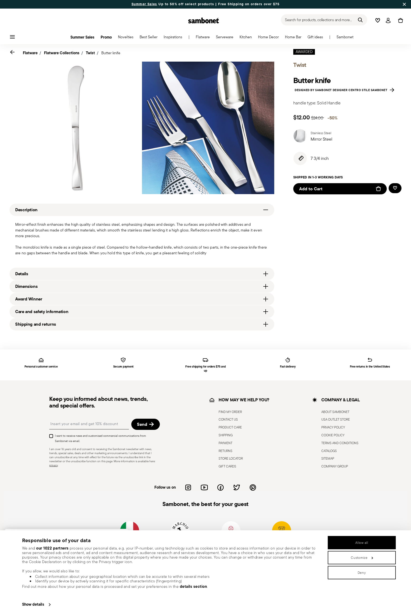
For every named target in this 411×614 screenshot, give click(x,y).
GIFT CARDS (227, 466)
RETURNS (225, 450)
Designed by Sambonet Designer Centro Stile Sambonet (342, 90)
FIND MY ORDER (230, 411)
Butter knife (110, 53)
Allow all (361, 542)
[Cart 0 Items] (399, 20)
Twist (90, 53)
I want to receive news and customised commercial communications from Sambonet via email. (100, 438)
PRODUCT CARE (230, 427)
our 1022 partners (52, 548)
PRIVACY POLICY (333, 427)
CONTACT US (228, 419)
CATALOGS (329, 450)
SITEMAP (327, 458)
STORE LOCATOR (231, 458)
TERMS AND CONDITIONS (339, 442)
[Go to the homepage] (204, 20)
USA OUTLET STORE (335, 419)
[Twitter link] (236, 487)
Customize (359, 557)
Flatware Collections (61, 53)
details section (193, 586)
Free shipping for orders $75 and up (205, 369)
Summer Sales (144, 4)
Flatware (30, 53)
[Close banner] (404, 4)
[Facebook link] (220, 487)
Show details (33, 604)
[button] (203, 38)
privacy (53, 465)
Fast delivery (288, 367)
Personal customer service (41, 367)
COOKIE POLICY (332, 434)
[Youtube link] (204, 487)
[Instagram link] (188, 487)
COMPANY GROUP (334, 466)
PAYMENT (225, 442)
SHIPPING (226, 434)
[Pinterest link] (253, 487)
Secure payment (123, 367)
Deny (362, 572)
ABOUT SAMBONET (335, 411)
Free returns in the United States (370, 367)
